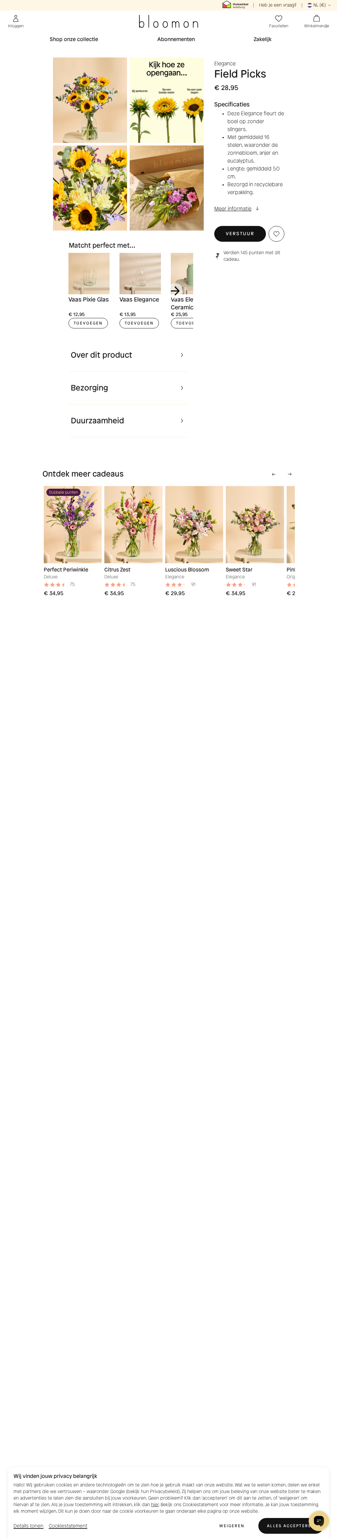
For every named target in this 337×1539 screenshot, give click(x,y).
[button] (240, 234)
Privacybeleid (164, 1491)
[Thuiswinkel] (235, 5)
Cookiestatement (68, 1526)
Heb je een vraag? (278, 5)
